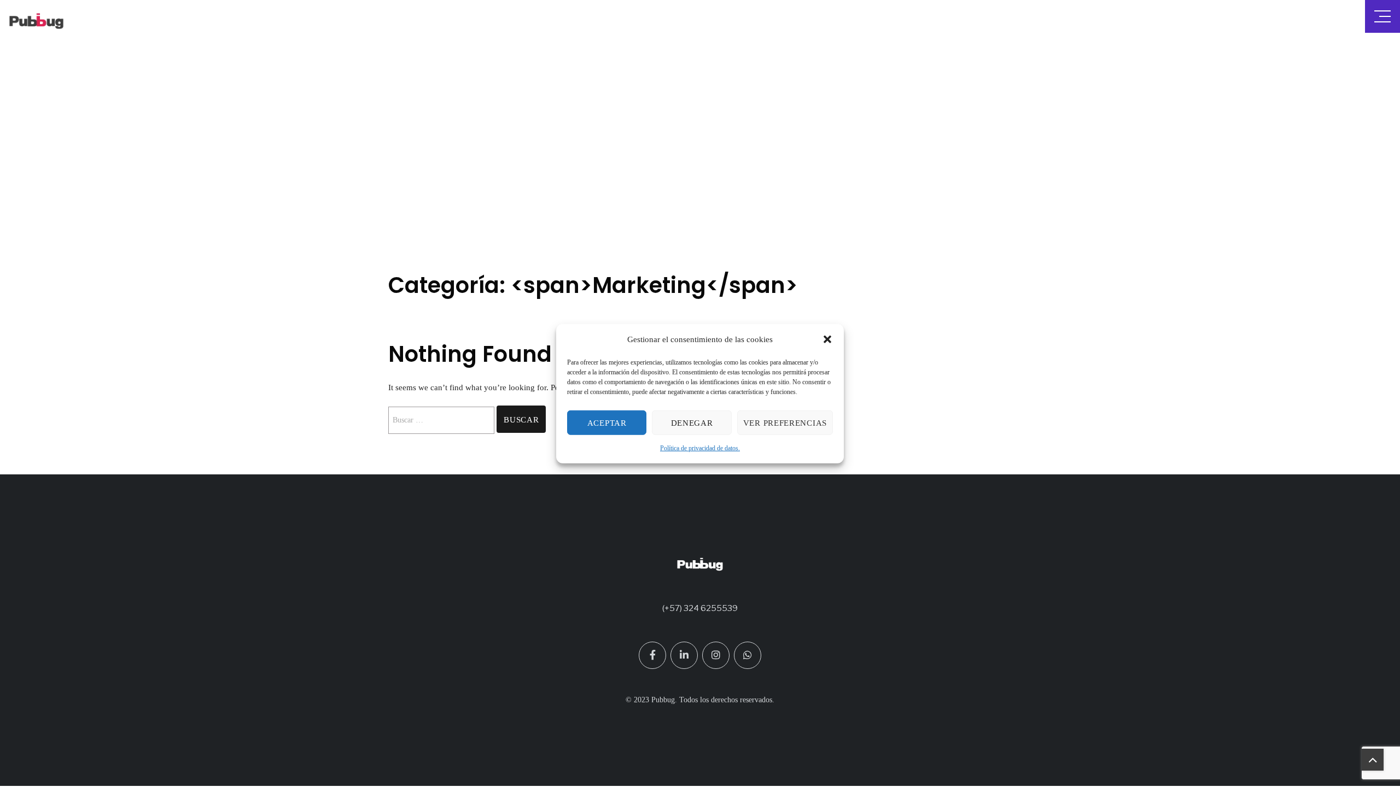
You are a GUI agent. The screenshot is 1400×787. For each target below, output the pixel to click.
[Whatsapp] (747, 655)
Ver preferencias (785, 423)
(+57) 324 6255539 (700, 608)
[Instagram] (716, 655)
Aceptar (607, 423)
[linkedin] (684, 655)
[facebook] (652, 655)
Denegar (692, 423)
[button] (827, 339)
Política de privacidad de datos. (700, 448)
